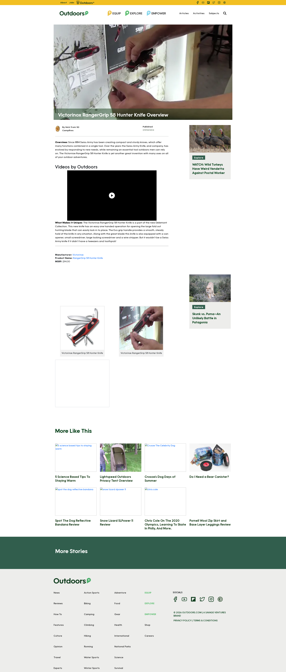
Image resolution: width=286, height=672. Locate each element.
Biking (87, 603)
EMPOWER (150, 614)
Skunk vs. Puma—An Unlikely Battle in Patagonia (206, 318)
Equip (116, 13)
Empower (158, 13)
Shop (147, 625)
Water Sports (91, 657)
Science (118, 657)
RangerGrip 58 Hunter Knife (88, 258)
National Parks (122, 646)
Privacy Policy (182, 620)
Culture (58, 635)
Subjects (214, 13)
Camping (89, 614)
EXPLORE (149, 603)
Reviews (58, 603)
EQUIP (148, 592)
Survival (118, 668)
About (63, 2)
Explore (136, 13)
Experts (58, 668)
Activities (198, 13)
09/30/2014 (148, 130)
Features (59, 625)
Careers (149, 635)
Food (117, 603)
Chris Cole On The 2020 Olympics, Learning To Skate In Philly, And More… (165, 524)
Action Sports (91, 592)
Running (88, 646)
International (121, 635)
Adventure (120, 592)
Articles (184, 13)
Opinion (58, 646)
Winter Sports (92, 668)
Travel (57, 657)
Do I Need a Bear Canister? (209, 476)
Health (118, 625)
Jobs (71, 2)
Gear (117, 614)
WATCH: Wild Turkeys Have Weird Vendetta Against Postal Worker (208, 169)
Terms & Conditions (205, 620)
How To (58, 614)
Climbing (89, 625)
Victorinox (78, 254)
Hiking (87, 635)
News (57, 592)
